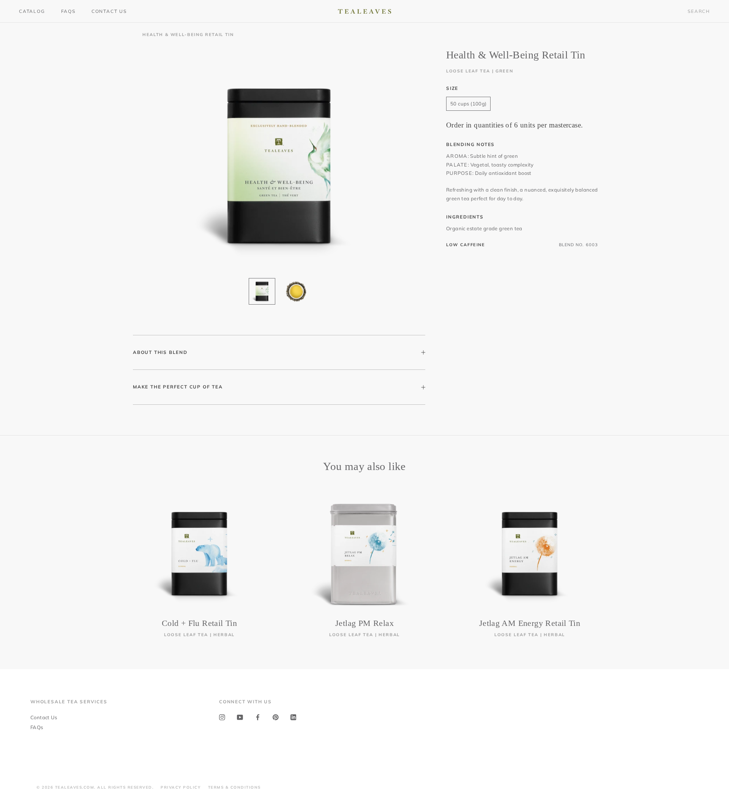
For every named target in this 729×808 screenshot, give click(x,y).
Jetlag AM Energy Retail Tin (530, 623)
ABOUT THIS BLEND (160, 352)
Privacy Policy (180, 787)
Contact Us (109, 11)
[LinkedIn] (293, 716)
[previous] (23, 559)
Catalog (32, 11)
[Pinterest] (276, 716)
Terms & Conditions (234, 787)
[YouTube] (240, 716)
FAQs (68, 11)
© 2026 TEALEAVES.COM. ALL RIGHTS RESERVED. (94, 787)
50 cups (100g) (468, 103)
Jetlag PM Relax (364, 623)
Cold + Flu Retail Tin (199, 623)
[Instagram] (222, 716)
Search (699, 11)
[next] (705, 559)
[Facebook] (258, 716)
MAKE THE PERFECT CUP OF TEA (178, 387)
